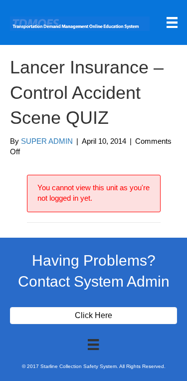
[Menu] (172, 22)
